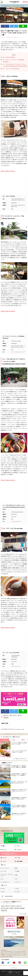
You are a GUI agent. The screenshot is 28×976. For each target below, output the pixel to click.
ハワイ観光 (17, 871)
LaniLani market (9, 896)
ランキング (19, 849)
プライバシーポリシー (23, 971)
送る (23, 26)
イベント (4, 861)
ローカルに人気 (5, 908)
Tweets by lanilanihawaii (7, 830)
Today (5, 739)
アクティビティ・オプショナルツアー (7, 875)
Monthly (23, 739)
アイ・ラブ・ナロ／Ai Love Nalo (10, 68)
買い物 (16, 868)
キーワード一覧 (22, 914)
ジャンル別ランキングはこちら (19, 758)
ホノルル (17, 37)
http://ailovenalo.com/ (15, 666)
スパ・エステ (3, 871)
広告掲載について (11, 972)
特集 (15, 37)
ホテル (2, 878)
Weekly (14, 739)
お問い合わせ (17, 972)
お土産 (16, 875)
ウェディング (17, 882)
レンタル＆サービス (5, 882)
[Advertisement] (14, 823)
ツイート (14, 26)
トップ (1, 5)
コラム (18, 845)
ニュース (4, 849)
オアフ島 (7, 37)
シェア (5, 26)
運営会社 (10, 971)
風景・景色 (5, 910)
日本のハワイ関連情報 (20, 908)
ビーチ (16, 878)
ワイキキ (13, 906)
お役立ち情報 (19, 861)
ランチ (20, 715)
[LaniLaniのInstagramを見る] (20, 962)
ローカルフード (11, 5)
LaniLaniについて (5, 971)
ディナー (6, 715)
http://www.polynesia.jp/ (15, 521)
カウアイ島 (17, 891)
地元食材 (6, 717)
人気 (3, 906)
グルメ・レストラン (5, 5)
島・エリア (4, 885)
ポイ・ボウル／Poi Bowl (8, 57)
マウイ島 (2, 891)
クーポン (18, 857)
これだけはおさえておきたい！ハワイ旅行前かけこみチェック (9, 853)
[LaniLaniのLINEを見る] (25, 962)
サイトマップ (15, 971)
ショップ (4, 857)
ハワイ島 (16, 888)
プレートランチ (14, 715)
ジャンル (4, 864)
